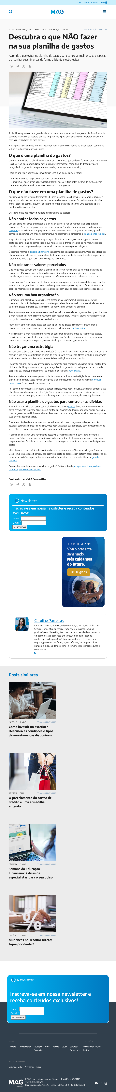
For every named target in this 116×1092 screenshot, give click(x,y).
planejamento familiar (94, 233)
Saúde (64, 1046)
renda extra (74, 370)
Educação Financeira (97, 29)
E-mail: (16, 522)
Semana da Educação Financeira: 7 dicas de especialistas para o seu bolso (30, 827)
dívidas (71, 406)
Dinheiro (12, 1046)
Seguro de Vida (15, 1067)
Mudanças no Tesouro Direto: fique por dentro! (32, 896)
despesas (13, 230)
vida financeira (77, 328)
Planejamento (25, 1046)
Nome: (16, 518)
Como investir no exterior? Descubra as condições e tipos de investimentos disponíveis (32, 685)
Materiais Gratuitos (93, 1046)
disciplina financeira (39, 251)
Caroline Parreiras (49, 620)
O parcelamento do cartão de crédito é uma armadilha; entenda (30, 756)
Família (56, 1046)
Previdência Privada (32, 1067)
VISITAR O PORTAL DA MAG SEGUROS (90, 2)
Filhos (47, 1046)
